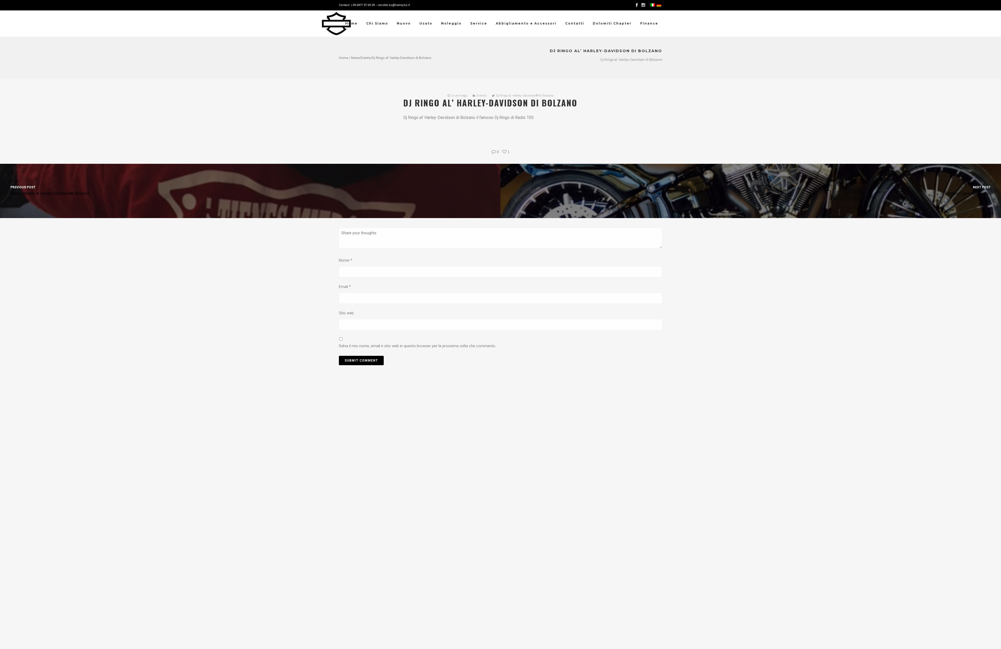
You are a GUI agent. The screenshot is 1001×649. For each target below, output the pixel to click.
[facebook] (637, 5)
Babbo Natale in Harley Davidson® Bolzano (49, 190)
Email (345, 286)
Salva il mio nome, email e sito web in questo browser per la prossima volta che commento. (417, 346)
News (355, 58)
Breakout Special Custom (968, 190)
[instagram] (644, 5)
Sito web (346, 313)
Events (366, 58)
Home (343, 58)
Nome (345, 260)
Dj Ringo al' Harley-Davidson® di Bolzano (525, 95)
